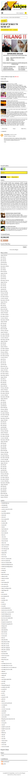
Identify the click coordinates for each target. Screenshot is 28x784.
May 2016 (3, 382)
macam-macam (4, 655)
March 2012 (3, 472)
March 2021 (3, 328)
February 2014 (4, 430)
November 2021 (4, 316)
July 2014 (2, 421)
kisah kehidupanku (5, 608)
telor (4, 195)
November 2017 (4, 355)
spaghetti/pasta (4, 202)
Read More (23, 89)
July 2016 (2, 379)
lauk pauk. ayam (4, 645)
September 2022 (4, 300)
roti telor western (5, 709)
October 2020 (4, 337)
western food (12, 198)
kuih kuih (3, 627)
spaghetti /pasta (5, 726)
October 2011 (3, 481)
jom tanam (3, 594)
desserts (3, 556)
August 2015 (3, 398)
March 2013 (3, 450)
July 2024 (2, 275)
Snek (15, 195)
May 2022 (3, 305)
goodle (4, 763)
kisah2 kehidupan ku (5, 614)
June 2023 (3, 285)
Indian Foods (24, 202)
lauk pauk (4, 183)
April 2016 (3, 384)
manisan (3, 657)
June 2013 (3, 445)
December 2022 (4, 296)
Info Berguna (4, 582)
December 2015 (4, 391)
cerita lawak (4, 538)
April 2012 (3, 470)
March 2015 (3, 407)
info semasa (4, 584)
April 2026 (3, 262)
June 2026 (3, 259)
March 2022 (3, 309)
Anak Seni (3, 507)
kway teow (3, 633)
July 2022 (2, 303)
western (3, 744)
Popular (3, 177)
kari (8, 196)
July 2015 (2, 400)
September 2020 (4, 339)
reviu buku (3, 209)
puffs (24, 203)
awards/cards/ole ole (7, 203)
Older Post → (24, 128)
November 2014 (4, 414)
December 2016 (4, 371)
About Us (9, 774)
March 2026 (3, 264)
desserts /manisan (5, 558)
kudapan (23, 199)
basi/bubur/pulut (5, 513)
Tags (8, 177)
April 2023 (3, 289)
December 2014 (4, 413)
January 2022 (3, 312)
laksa (2, 210)
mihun (2, 671)
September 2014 (4, 418)
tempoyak (3, 205)
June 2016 (3, 380)
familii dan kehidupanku (6, 566)
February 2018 (4, 352)
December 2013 (4, 434)
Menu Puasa (4, 659)
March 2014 (3, 429)
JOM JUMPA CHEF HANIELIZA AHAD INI (15, 92)
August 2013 (3, 441)
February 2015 (4, 409)
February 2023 (4, 293)
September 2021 (4, 319)
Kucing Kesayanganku (10, 201)
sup (1, 199)
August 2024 (3, 273)
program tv (18, 194)
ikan (18, 187)
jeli (25, 208)
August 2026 (3, 255)
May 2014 (3, 425)
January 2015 (3, 411)
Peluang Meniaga (20, 208)
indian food (3, 576)
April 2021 (3, 327)
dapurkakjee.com (13, 773)
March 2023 (3, 291)
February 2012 (4, 473)
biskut (6, 199)
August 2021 (3, 321)
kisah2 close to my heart (16, 185)
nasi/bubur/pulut (17, 190)
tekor (2, 736)
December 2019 (4, 348)
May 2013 (3, 447)
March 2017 (3, 366)
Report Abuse (5, 750)
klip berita (10, 189)
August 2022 (3, 302)
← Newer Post (4, 128)
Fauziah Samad (6, 29)
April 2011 (3, 491)
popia (14, 209)
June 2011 (2, 488)
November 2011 (4, 479)
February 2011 (3, 495)
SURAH (11, 209)
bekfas (11, 202)
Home (2, 17)
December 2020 (4, 334)
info (19, 202)
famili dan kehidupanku (7, 194)
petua (2, 207)
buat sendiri (7, 206)
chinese (3, 542)
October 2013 (3, 438)
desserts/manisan (5, 190)
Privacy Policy (13, 774)
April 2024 (3, 278)
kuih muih (9, 186)
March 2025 (3, 271)
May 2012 (3, 468)
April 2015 (3, 405)
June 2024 (3, 276)
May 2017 (3, 362)
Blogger (16, 249)
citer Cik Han (7, 207)
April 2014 (3, 427)
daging (12, 187)
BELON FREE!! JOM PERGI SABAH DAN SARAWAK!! (17, 119)
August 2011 (3, 484)
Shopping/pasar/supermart (6, 208)
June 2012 (3, 466)
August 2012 (3, 463)
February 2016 (4, 388)
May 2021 (3, 325)
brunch (11, 199)
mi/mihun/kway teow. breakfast (8, 667)
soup (7, 209)
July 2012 (2, 464)
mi (2, 661)
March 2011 (3, 493)
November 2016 (4, 373)
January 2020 (3, 346)
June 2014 (3, 423)
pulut (2, 701)
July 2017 (2, 359)
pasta (2, 683)
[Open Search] (26, 13)
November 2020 (4, 336)
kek (2, 602)
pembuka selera (17, 203)
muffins (24, 207)
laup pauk (3, 651)
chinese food (4, 187)
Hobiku (2, 206)
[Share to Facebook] (5, 78)
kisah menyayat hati (21, 198)
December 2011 (4, 477)
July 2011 (2, 486)
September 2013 (4, 439)
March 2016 (3, 386)
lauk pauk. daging (5, 647)
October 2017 (3, 357)
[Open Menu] (2, 13)
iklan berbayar (19, 206)
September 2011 (4, 482)
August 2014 (3, 420)
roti (10, 195)
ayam (2, 186)
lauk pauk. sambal (5, 649)
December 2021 (4, 314)
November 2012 (4, 457)
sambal (9, 191)
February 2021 (4, 330)
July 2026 (2, 257)
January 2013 (3, 454)
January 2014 (3, 432)
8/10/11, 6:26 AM (13, 134)
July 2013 (2, 443)
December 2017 (4, 353)
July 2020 (2, 343)
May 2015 (3, 404)
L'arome (17, 199)
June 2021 (3, 323)
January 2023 (3, 294)
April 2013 (3, 448)
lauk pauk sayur (4, 643)
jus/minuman (19, 201)
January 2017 (3, 370)
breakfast (17, 191)
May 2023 (3, 287)
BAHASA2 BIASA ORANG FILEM (13, 213)
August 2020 (3, 341)
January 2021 (3, 332)
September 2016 (4, 375)
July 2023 (2, 284)
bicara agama (15, 196)
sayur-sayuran (21, 189)
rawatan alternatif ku (11, 205)
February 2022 (4, 311)
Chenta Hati (19, 207)
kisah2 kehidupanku (5, 616)
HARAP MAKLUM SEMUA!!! (9, 25)
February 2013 (4, 452)
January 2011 (3, 497)
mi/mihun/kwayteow (8, 192)
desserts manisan (5, 560)
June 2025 (3, 269)
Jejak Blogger (13, 206)
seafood (2, 200)
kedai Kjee (5, 198)
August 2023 (3, 282)
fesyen (26, 209)
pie (25, 201)
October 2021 (3, 318)
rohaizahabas (7, 134)
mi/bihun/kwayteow (5, 663)
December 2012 (4, 456)
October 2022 (3, 298)
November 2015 (4, 393)
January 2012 (3, 475)
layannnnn (24, 196)
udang (25, 194)
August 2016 (3, 377)
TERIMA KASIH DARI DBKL (12, 100)
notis (15, 202)
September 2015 (4, 396)
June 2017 (3, 361)
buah (23, 209)
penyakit (13, 207)
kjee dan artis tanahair (6, 618)
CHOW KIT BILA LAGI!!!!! (12, 83)
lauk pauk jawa (20, 186)
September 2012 (4, 461)
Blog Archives (15, 177)
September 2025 (4, 266)
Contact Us (19, 774)
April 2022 (3, 307)
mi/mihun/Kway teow (6, 665)
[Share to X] (4, 78)
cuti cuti (20, 205)
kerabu (14, 208)
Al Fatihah (24, 191)
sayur (7, 200)
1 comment (15, 29)
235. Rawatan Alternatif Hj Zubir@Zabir (15, 220)
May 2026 (3, 260)
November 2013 (4, 436)
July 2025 (2, 268)
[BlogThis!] (2, 78)
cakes (22, 200)
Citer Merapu (21, 192)
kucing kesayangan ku (6, 622)
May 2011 (2, 490)
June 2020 (3, 345)
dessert (3, 554)
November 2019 (4, 350)
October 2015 (3, 395)
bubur (2, 535)
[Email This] (1, 78)
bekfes (2, 517)
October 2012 (3, 459)
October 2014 (3, 416)
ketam (25, 206)
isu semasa (6, 17)
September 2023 (4, 280)
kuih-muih (3, 631)
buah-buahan (4, 529)
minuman (3, 673)
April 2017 (3, 364)
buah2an (17, 200)
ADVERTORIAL (18, 209)
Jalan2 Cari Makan (5, 588)
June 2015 (3, 402)
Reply (5, 141)
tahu (25, 205)
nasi (2, 677)
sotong (11, 200)
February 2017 (4, 368)
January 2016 (3, 389)
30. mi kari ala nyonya (11, 226)
